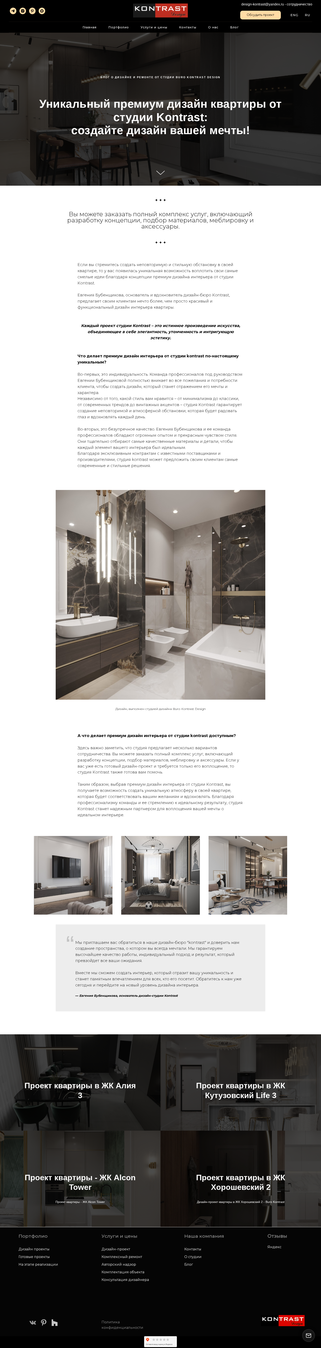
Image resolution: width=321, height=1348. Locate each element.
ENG (294, 15)
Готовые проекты (34, 1257)
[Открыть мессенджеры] (308, 1335)
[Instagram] (22, 11)
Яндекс (274, 1247)
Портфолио (118, 27)
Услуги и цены (154, 27)
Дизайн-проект (116, 1249)
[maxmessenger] (42, 11)
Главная (90, 27)
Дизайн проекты (34, 1249)
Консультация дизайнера (125, 1280)
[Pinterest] (32, 11)
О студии (193, 1257)
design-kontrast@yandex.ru (262, 4)
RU (307, 15)
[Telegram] (13, 11)
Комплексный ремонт (122, 1257)
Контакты (187, 27)
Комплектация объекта (123, 1272)
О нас (213, 27)
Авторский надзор (119, 1264)
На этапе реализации (38, 1264)
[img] (32, 1322)
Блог (234, 27)
